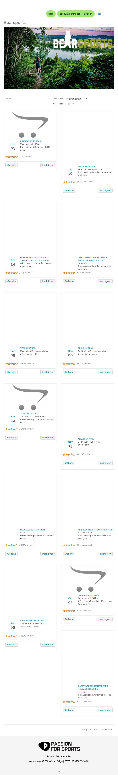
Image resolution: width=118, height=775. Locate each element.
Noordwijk (82, 263)
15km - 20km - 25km (29, 626)
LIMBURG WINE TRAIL (30, 141)
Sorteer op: (58, 99)
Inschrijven (47, 165)
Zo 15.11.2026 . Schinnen (89, 442)
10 (70, 173)
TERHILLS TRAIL (28, 348)
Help (50, 13)
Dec (12, 351)
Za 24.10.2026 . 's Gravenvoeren (34, 260)
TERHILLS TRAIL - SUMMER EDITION (95, 530)
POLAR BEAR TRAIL (87, 167)
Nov (70, 441)
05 (13, 355)
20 (13, 420)
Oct (13, 144)
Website (11, 165)
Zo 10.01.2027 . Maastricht (90, 169)
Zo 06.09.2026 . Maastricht (32, 624)
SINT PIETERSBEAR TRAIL (32, 621)
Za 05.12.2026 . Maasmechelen (34, 351)
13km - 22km (84, 445)
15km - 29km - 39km (87, 354)
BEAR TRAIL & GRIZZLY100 (33, 257)
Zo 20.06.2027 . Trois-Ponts (33, 417)
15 (70, 445)
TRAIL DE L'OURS (28, 414)
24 (13, 264)
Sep (12, 623)
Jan (70, 169)
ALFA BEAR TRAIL (86, 439)
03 (13, 148)
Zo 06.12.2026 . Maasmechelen (92, 351)
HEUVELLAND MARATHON (32, 530)
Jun (13, 416)
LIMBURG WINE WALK (88, 595)
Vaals (22, 533)
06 (70, 355)
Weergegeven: (59, 104)
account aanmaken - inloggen (75, 13)
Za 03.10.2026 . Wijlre (30, 144)
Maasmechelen (85, 533)
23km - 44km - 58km (29, 354)
